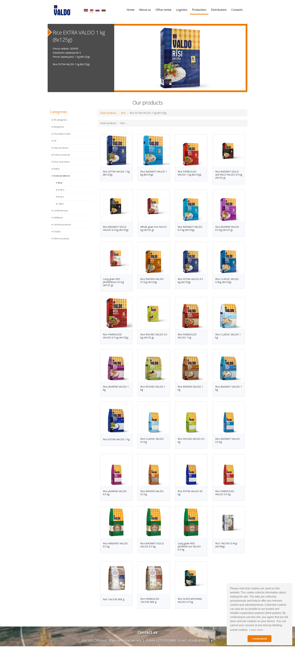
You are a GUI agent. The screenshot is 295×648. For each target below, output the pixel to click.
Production (199, 10)
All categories (60, 119)
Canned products (62, 224)
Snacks (57, 231)
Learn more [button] (256, 629)
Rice (60, 182)
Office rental (163, 10)
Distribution (219, 10)
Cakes (61, 203)
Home (130, 10)
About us (145, 10)
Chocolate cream (62, 133)
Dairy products (60, 147)
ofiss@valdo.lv (198, 640)
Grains (61, 189)
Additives (58, 217)
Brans (61, 196)
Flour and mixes (61, 161)
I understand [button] (259, 638)
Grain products (61, 175)
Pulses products (61, 154)
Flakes (56, 168)
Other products (61, 238)
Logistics (181, 10)
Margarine (58, 126)
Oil (54, 140)
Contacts (237, 10)
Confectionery (60, 210)
